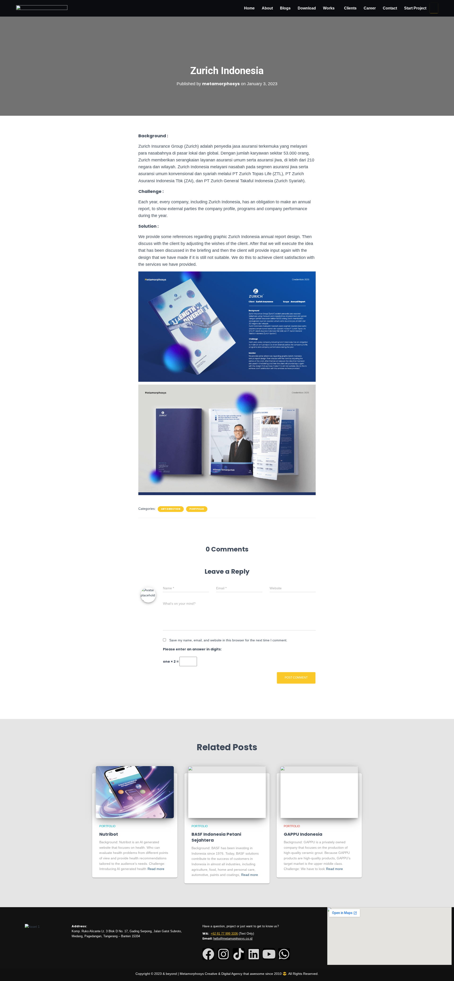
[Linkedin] (254, 954)
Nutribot (108, 834)
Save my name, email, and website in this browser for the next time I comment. (228, 640)
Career (370, 8)
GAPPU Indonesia (303, 834)
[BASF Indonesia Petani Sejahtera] (227, 792)
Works (329, 8)
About (267, 8)
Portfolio (196, 509)
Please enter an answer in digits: (192, 649)
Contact (390, 8)
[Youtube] (269, 954)
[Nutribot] (135, 792)
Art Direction (170, 509)
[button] (329, 8)
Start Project (415, 8)
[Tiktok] (238, 954)
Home (249, 8)
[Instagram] (223, 954)
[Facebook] (208, 954)
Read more (156, 869)
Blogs (285, 8)
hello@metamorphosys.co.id (232, 938)
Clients (350, 8)
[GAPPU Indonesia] (319, 792)
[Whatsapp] (284, 954)
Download (307, 8)
